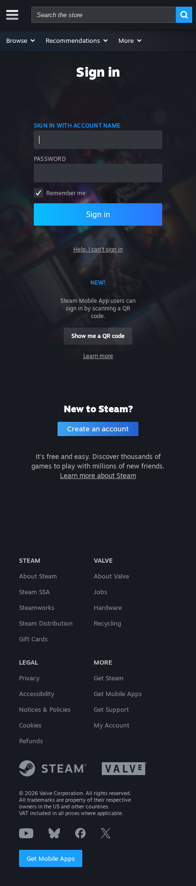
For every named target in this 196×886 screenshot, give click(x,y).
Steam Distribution (46, 623)
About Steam (38, 576)
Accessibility (36, 693)
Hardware (108, 607)
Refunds (31, 741)
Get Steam (109, 678)
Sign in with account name (77, 125)
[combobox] (103, 15)
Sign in (98, 214)
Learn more (98, 355)
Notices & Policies (44, 709)
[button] (21, 40)
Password (50, 158)
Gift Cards (33, 639)
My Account (111, 725)
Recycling (107, 623)
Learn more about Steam (98, 475)
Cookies (30, 725)
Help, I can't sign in (98, 249)
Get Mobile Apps (51, 858)
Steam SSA (34, 592)
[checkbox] (38, 193)
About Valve (111, 576)
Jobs (100, 592)
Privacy (29, 678)
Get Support (111, 709)
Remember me (66, 193)
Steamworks (36, 607)
